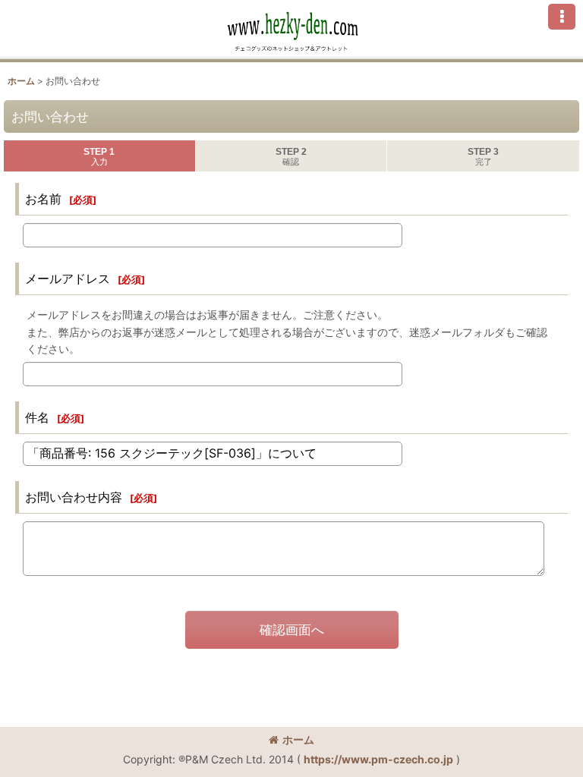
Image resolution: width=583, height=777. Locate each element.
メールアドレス (67, 278)
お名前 (43, 198)
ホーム (298, 739)
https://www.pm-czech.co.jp (378, 759)
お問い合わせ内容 (73, 497)
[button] (561, 17)
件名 (37, 417)
